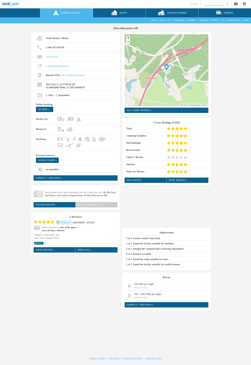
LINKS (246, 20)
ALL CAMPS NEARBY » (139, 110)
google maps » (47, 160)
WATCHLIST (234, 20)
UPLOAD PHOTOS (45, 204)
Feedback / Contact (97, 358)
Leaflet (184, 105)
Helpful (38, 243)
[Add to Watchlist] (40, 169)
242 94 (64, 75)
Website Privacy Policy (132, 358)
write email (52, 56)
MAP (153, 20)
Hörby (72, 75)
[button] (166, 67)
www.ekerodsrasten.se (57, 65)
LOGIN (194, 4)
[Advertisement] (75, 276)
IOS (169, 20)
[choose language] (236, 4)
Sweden (80, 75)
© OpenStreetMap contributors (198, 105)
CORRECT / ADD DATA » (49, 178)
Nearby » (43, 109)
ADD (161, 20)
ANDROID (179, 20)
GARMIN (191, 20)
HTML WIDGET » (178, 180)
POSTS (215, 20)
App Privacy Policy (154, 358)
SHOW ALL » (84, 250)
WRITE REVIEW (44, 250)
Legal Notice (114, 358)
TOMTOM (203, 20)
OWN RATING (134, 180)
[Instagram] (244, 4)
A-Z (223, 20)
